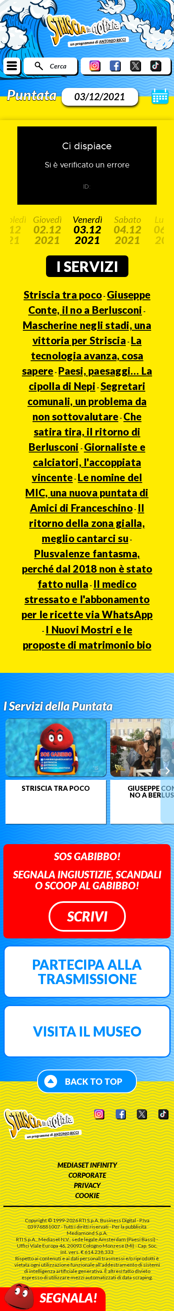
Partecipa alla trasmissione (87, 971)
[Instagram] (95, 65)
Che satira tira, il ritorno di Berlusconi (85, 431)
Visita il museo (87, 1031)
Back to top (93, 1081)
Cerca (58, 66)
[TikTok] (155, 65)
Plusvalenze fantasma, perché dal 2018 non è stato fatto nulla (87, 568)
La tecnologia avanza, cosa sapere (83, 355)
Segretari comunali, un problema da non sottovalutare (87, 401)
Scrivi (87, 916)
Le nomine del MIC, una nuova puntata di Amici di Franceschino (86, 492)
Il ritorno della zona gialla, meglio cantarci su (87, 523)
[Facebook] (115, 65)
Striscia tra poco (63, 294)
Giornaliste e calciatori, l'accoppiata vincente (88, 462)
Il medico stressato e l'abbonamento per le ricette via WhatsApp (87, 599)
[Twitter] (135, 65)
